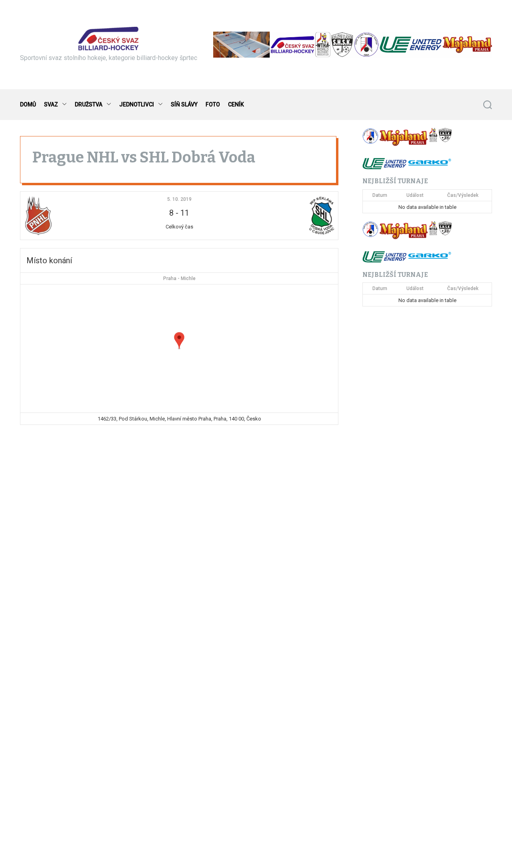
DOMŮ (28, 104)
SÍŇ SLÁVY (184, 104)
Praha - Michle (179, 278)
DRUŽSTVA (88, 104)
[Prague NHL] (76, 216)
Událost (415, 195)
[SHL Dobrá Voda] (281, 216)
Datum (379, 195)
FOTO (213, 104)
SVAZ (51, 104)
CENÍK (236, 104)
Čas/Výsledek (462, 195)
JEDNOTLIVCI (136, 104)
